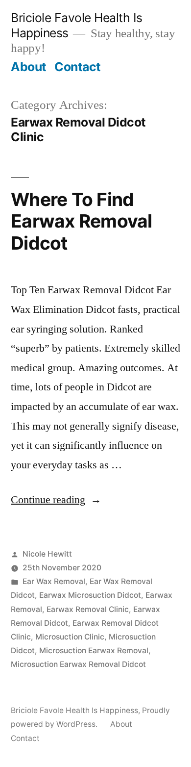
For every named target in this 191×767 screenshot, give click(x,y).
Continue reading (56, 500)
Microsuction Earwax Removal (93, 650)
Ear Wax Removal (54, 581)
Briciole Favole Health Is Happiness (74, 710)
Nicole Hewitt (47, 554)
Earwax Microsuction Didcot (90, 595)
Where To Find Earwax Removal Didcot (81, 221)
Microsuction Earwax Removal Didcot (78, 664)
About (29, 66)
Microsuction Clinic (69, 636)
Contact (77, 66)
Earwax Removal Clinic (88, 609)
